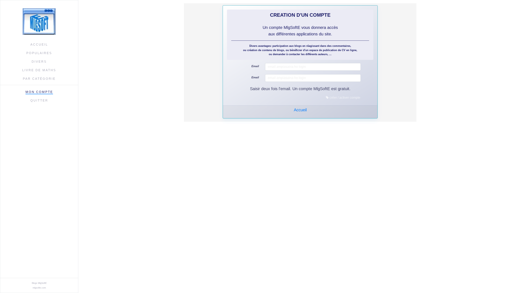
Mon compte (39, 92)
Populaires (39, 53)
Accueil (39, 44)
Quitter (39, 100)
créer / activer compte (344, 97)
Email (255, 66)
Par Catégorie (39, 78)
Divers (39, 61)
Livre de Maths (39, 70)
